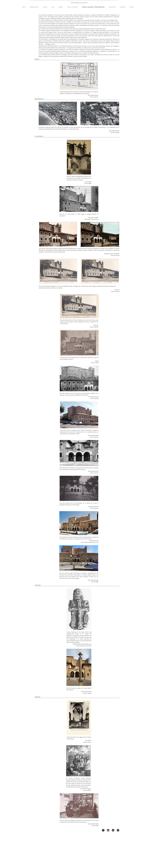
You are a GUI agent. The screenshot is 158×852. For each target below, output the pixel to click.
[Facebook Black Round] (103, 830)
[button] (72, 7)
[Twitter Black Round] (113, 830)
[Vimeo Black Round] (118, 830)
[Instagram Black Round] (108, 830)
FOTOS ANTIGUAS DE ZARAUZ (79, 2)
